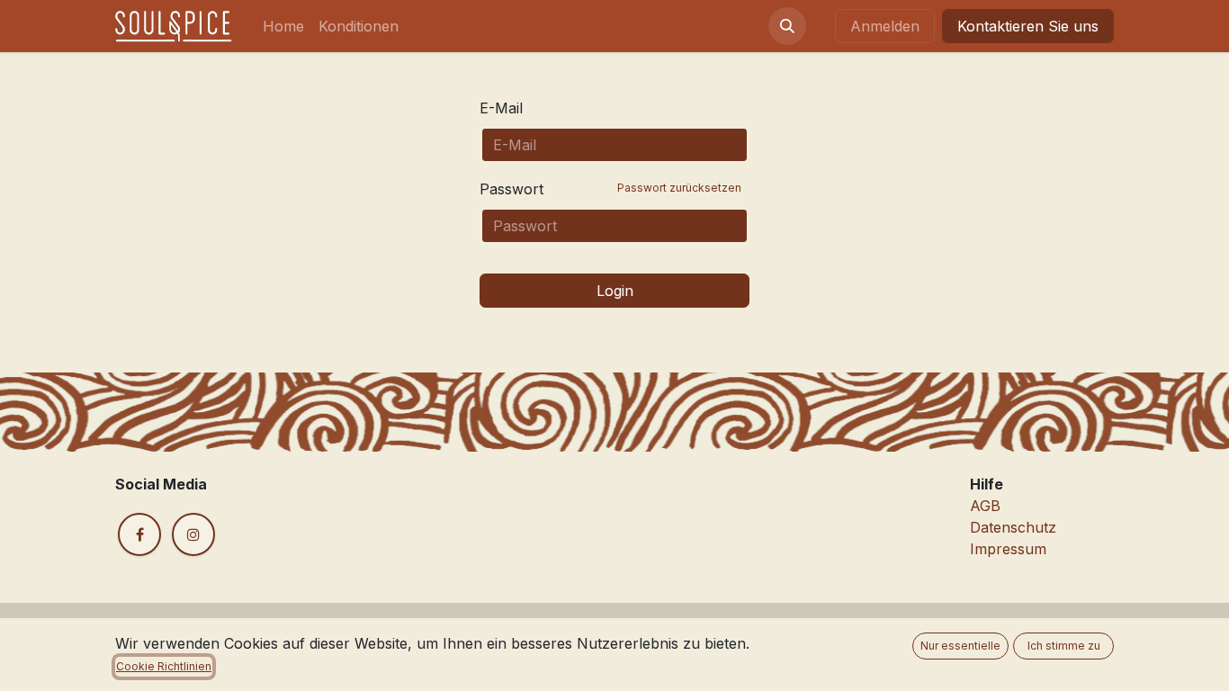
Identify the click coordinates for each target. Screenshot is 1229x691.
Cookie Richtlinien (163, 666)
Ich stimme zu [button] (1063, 645)
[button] (787, 26)
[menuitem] (283, 26)
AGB (985, 506)
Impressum (1008, 549)
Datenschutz (1013, 527)
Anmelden (885, 26)
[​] (139, 534)
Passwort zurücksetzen (679, 187)
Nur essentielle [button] (960, 645)
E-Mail (501, 108)
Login (615, 291)
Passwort (610, 189)
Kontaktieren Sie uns (1028, 26)
